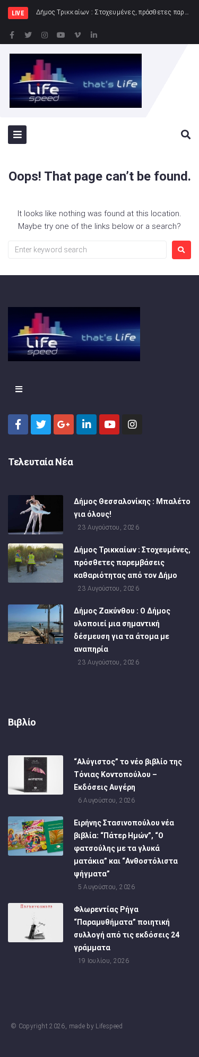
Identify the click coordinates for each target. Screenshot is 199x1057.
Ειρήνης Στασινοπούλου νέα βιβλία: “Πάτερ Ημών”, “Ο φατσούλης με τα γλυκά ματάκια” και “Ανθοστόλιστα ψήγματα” (126, 848)
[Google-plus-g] (64, 424)
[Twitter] (28, 35)
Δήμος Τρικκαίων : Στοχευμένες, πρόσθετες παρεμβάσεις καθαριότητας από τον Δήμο (132, 562)
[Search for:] (87, 250)
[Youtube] (61, 35)
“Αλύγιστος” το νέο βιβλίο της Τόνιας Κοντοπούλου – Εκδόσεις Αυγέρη (128, 774)
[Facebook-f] (11, 35)
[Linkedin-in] (94, 35)
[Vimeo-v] (77, 35)
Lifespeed (109, 1026)
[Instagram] (44, 35)
